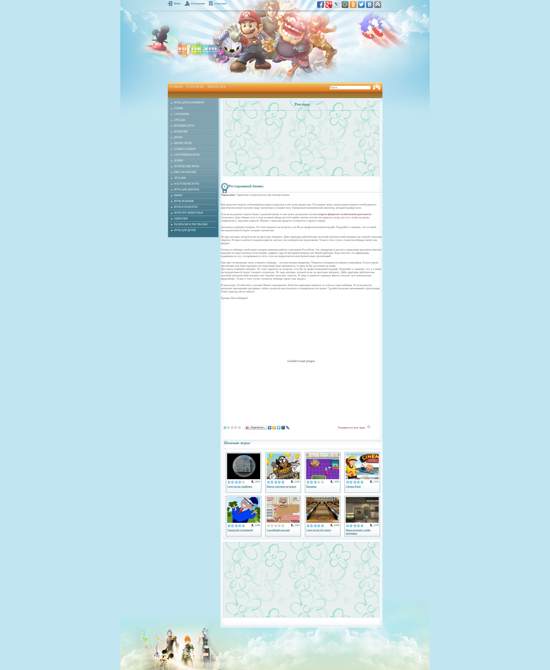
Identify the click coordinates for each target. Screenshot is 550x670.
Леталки (180, 177)
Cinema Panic (353, 486)
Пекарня (311, 486)
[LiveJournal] (288, 427)
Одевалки (181, 218)
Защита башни (185, 148)
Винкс (178, 195)
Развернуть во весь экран (352, 427)
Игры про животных (188, 212)
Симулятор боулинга (318, 530)
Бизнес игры (183, 143)
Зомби (178, 160)
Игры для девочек (186, 189)
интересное (217, 86)
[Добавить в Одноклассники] (353, 4)
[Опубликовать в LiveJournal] (336, 4)
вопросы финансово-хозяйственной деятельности (344, 214)
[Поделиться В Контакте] (369, 4)
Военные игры (184, 125)
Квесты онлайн (185, 172)
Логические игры (186, 166)
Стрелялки (181, 114)
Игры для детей (185, 230)
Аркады (179, 119)
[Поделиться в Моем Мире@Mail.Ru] (345, 4)
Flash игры (195, 86)
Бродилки (181, 131)
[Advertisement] (263, 141)
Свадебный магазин (278, 530)
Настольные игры (186, 183)
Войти (177, 3)
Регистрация (198, 3)
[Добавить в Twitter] (361, 4)
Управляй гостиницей (240, 530)
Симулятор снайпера (239, 486)
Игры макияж (184, 201)
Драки (178, 137)
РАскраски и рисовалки (191, 224)
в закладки (220, 3)
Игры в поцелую (186, 206)
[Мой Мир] (283, 427)
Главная (176, 86)
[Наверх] (377, 4)
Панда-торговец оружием (281, 486)
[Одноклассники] (274, 427)
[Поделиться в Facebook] (320, 4)
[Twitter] (279, 427)
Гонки (178, 108)
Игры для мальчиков (189, 102)
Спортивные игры (187, 154)
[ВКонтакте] (269, 427)
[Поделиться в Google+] (328, 4)
